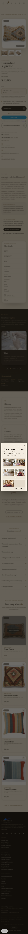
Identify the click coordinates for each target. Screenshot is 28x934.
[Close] (24, 445)
